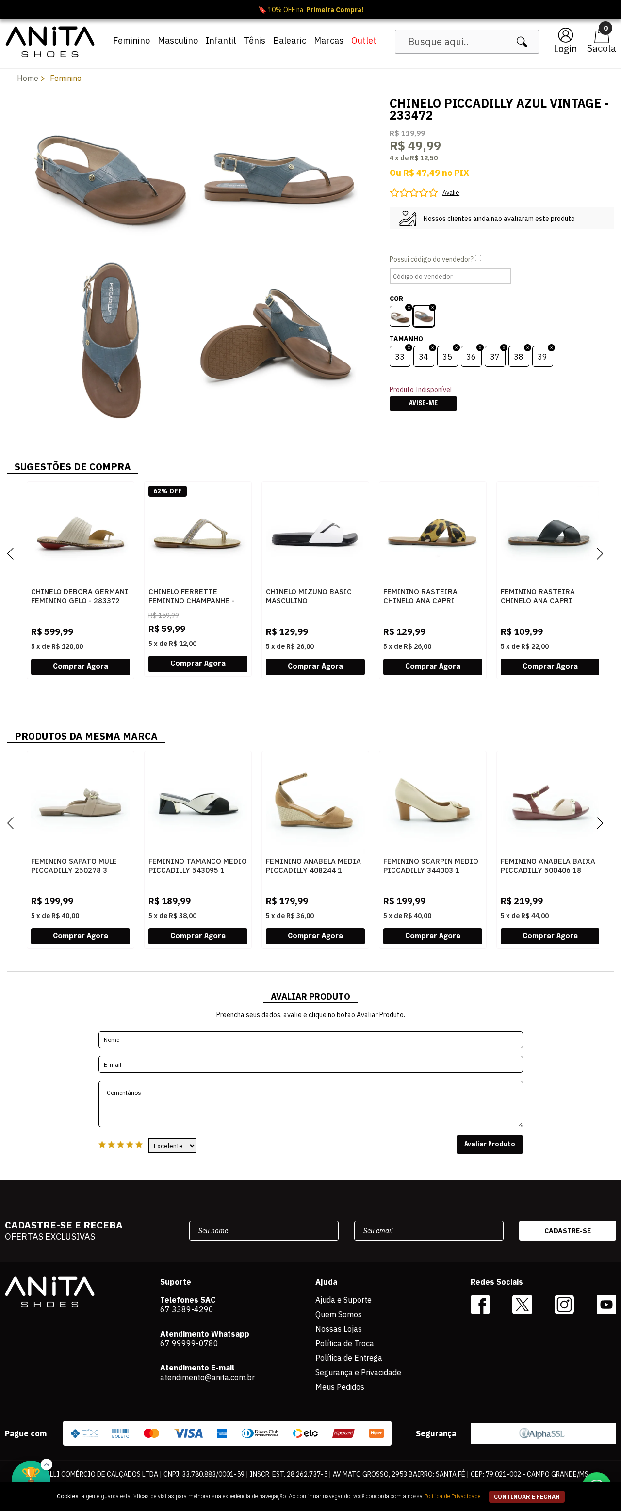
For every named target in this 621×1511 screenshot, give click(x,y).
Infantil (221, 40)
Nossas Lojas (338, 1329)
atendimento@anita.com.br (207, 1377)
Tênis (254, 40)
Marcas (328, 40)
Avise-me (423, 404)
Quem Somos (338, 1314)
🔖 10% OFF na (310, 9)
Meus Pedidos (339, 1387)
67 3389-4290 (186, 1309)
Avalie (450, 193)
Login (565, 48)
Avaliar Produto (489, 1145)
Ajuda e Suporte (343, 1300)
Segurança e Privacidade (358, 1372)
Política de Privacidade (452, 1496)
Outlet (363, 40)
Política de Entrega (348, 1358)
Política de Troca (344, 1343)
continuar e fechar (527, 1496)
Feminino (131, 40)
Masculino (178, 40)
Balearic (289, 40)
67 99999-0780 (189, 1343)
